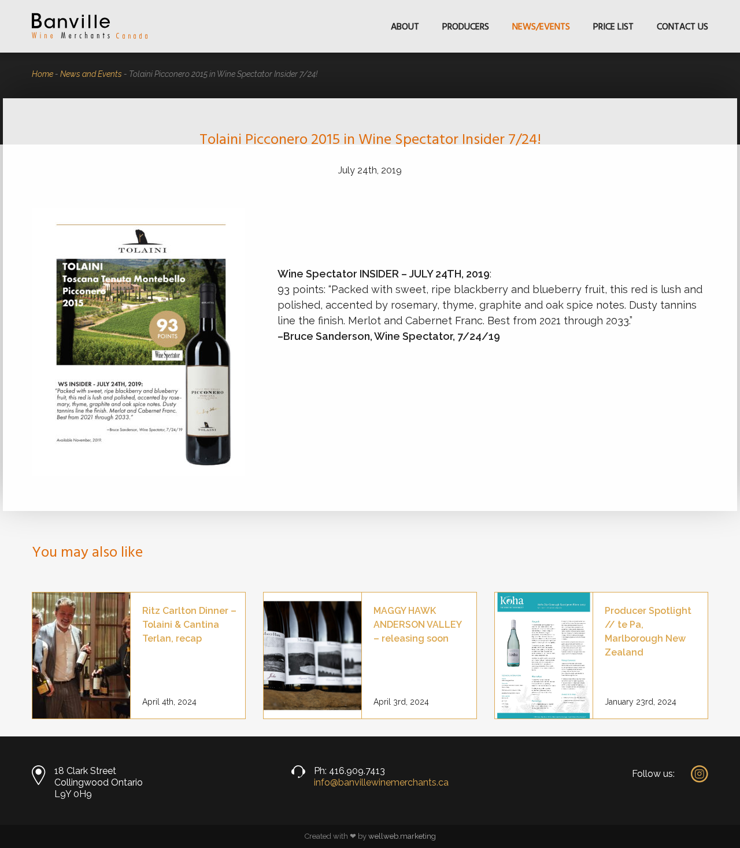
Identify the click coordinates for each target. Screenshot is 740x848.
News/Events (541, 27)
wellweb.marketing (402, 836)
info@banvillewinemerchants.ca (381, 782)
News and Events (91, 74)
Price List (613, 27)
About (405, 27)
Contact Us (682, 27)
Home (42, 74)
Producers (465, 27)
